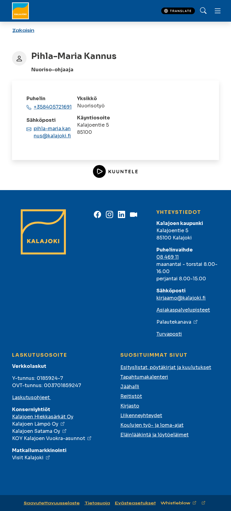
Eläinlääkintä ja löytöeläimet (154, 435)
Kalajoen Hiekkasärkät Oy (42, 417)
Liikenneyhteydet (141, 415)
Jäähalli (129, 386)
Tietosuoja (97, 503)
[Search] (203, 10)
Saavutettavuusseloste (52, 503)
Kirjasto (129, 406)
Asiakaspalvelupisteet (183, 310)
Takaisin (23, 30)
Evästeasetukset (135, 503)
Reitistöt (131, 396)
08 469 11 (167, 257)
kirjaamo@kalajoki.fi (181, 298)
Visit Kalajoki (28, 457)
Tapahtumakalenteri (144, 377)
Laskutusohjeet (31, 397)
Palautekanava (173, 322)
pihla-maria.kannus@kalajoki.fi (52, 132)
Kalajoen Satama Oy (36, 431)
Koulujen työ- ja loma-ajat (151, 425)
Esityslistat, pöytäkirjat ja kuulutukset (165, 367)
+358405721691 (53, 107)
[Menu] (218, 10)
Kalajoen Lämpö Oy (35, 424)
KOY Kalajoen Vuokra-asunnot (48, 438)
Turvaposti (169, 334)
